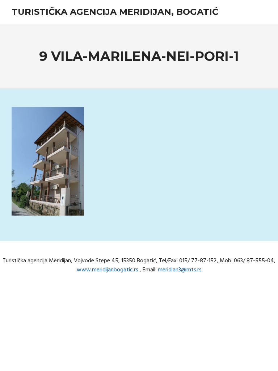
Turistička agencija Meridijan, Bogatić (115, 12)
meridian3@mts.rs (180, 270)
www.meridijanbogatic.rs (107, 270)
